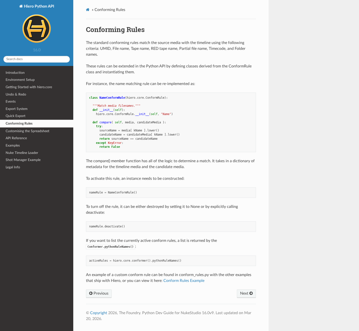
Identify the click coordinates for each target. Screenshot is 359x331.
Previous (100, 293)
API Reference (16, 138)
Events (11, 101)
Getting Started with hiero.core (29, 87)
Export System (17, 109)
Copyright (98, 313)
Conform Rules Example (183, 281)
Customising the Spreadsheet (27, 131)
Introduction (15, 73)
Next (244, 293)
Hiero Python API (38, 6)
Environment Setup (20, 80)
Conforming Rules (19, 123)
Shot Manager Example (23, 160)
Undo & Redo (16, 94)
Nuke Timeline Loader (22, 153)
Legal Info (13, 167)
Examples (13, 145)
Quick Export (15, 116)
